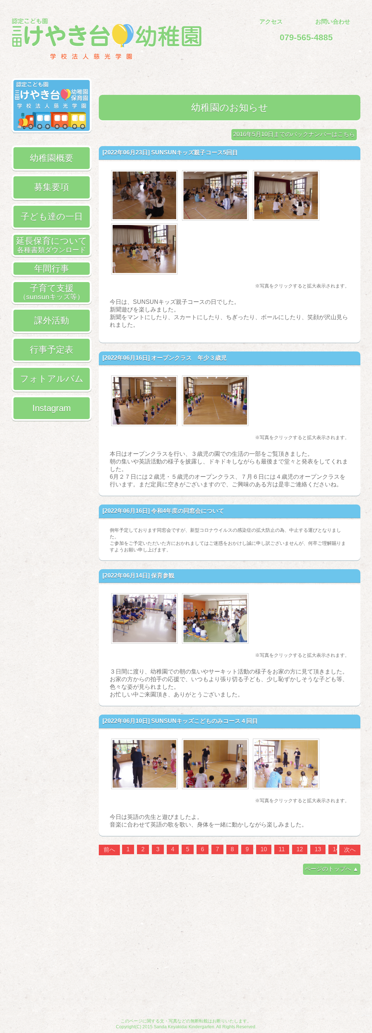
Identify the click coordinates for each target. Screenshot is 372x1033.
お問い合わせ (332, 22)
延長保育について (51, 244)
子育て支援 (51, 292)
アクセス (271, 22)
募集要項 (51, 187)
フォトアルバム (52, 378)
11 (282, 849)
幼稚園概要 (51, 158)
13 (318, 849)
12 (299, 849)
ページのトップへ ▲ (332, 869)
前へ (109, 850)
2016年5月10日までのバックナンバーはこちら (294, 134)
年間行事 (51, 268)
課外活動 (51, 320)
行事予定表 (51, 349)
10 (263, 849)
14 (336, 849)
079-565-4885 (306, 37)
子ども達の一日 (52, 216)
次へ (350, 850)
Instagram (51, 408)
